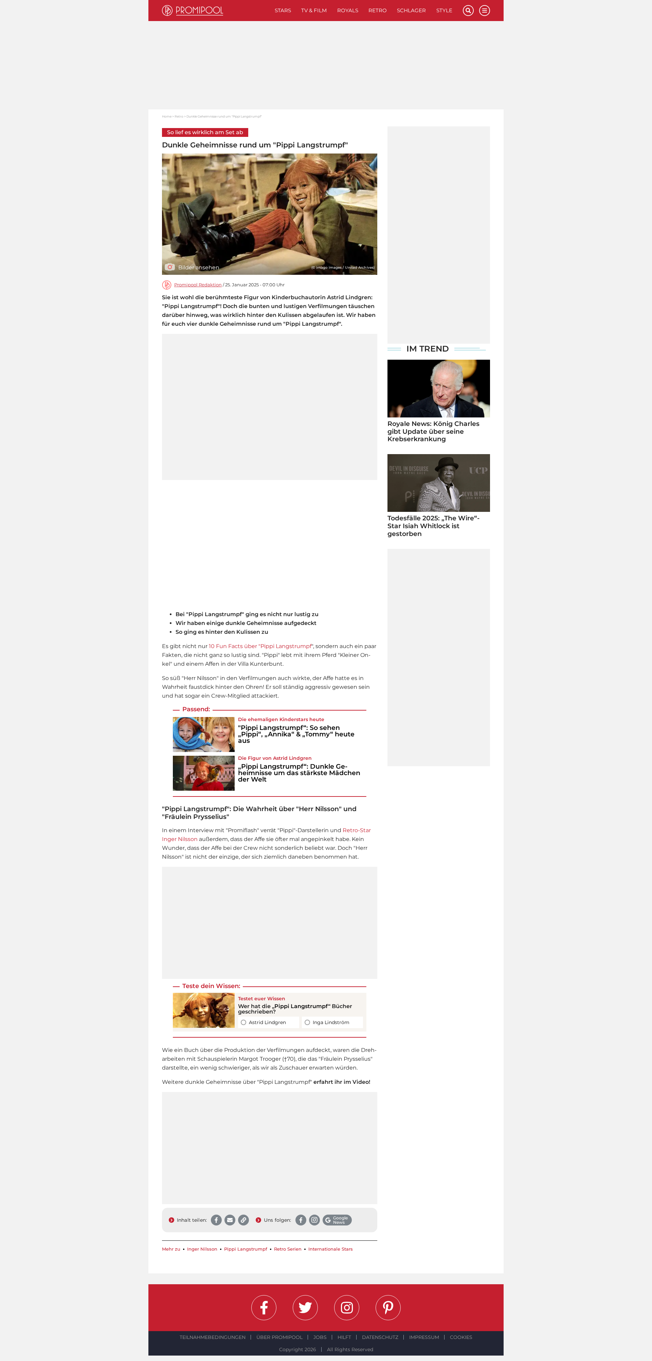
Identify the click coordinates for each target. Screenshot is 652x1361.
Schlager (411, 10)
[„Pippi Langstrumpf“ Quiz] (204, 1012)
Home (166, 116)
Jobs (320, 1337)
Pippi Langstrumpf (301, 1006)
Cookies (461, 1337)
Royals (347, 10)
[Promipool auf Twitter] (305, 1307)
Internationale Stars (330, 1249)
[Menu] (484, 10)
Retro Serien (288, 1249)
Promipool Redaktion (198, 284)
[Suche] (468, 10)
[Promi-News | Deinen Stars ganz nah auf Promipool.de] (216, 10)
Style (444, 10)
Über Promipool (279, 1337)
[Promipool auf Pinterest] (388, 1307)
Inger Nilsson (180, 839)
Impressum (424, 1337)
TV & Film (314, 10)
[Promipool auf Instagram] (346, 1307)
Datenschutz (380, 1337)
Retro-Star (357, 830)
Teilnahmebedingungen (213, 1337)
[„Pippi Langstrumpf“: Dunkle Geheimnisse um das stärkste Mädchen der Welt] (204, 773)
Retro (377, 10)
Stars (283, 10)
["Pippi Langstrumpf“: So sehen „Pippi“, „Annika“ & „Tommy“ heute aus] (204, 734)
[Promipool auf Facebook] (264, 1307)
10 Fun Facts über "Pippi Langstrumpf (260, 646)
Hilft (344, 1337)
